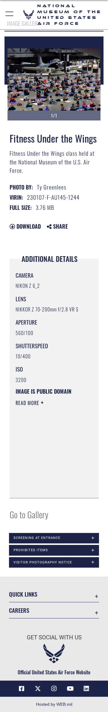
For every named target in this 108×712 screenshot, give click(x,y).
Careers (19, 610)
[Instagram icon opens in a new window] (54, 688)
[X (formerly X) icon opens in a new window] (37, 688)
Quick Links (23, 594)
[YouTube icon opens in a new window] (70, 688)
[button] (10, 14)
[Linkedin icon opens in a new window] (86, 688)
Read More (28, 403)
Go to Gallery (29, 514)
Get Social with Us (54, 637)
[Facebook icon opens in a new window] (21, 688)
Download (28, 226)
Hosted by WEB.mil (54, 704)
